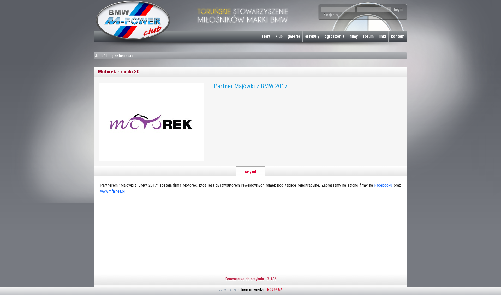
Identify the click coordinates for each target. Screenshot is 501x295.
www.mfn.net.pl (112, 191)
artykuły (312, 36)
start (265, 36)
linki (382, 36)
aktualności (124, 55)
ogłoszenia (334, 36)
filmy (353, 36)
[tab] (250, 171)
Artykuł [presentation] (250, 172)
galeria (294, 36)
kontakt (398, 36)
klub (279, 36)
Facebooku (383, 185)
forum (368, 36)
